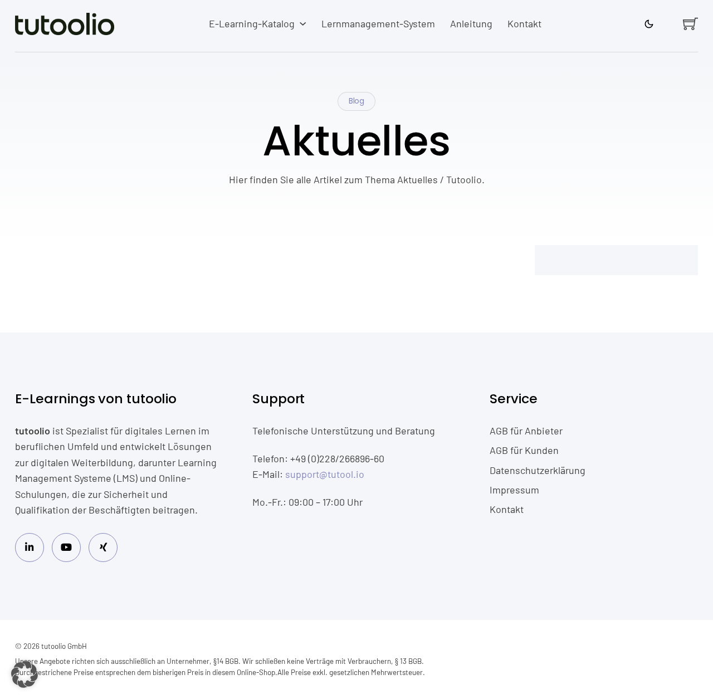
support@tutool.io (324, 474)
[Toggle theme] (649, 24)
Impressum (514, 489)
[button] (24, 674)
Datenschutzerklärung (537, 470)
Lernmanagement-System (378, 23)
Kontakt (524, 23)
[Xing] (103, 548)
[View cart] (690, 23)
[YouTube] (66, 548)
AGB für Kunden (524, 450)
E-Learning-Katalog (252, 23)
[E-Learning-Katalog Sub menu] (302, 23)
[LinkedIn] (30, 548)
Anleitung (471, 23)
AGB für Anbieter (526, 430)
